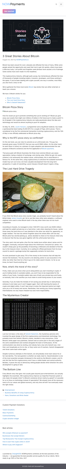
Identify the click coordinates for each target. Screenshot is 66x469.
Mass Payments (8, 413)
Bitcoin (31, 87)
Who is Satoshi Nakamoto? (16, 102)
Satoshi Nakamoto (32, 334)
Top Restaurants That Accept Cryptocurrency (18, 439)
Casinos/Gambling (9, 416)
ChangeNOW (16, 454)
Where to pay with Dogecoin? (13, 445)
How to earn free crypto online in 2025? (16, 442)
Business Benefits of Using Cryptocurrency (19, 393)
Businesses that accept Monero (13, 436)
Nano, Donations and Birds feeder (16, 395)
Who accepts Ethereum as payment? (15, 433)
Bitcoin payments (48, 148)
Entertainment (10, 390)
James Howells (17, 218)
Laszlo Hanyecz (20, 127)
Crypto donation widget (11, 418)
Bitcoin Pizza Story (13, 98)
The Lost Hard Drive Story (16, 100)
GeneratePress (39, 466)
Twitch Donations (9, 410)
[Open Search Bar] (56, 4)
